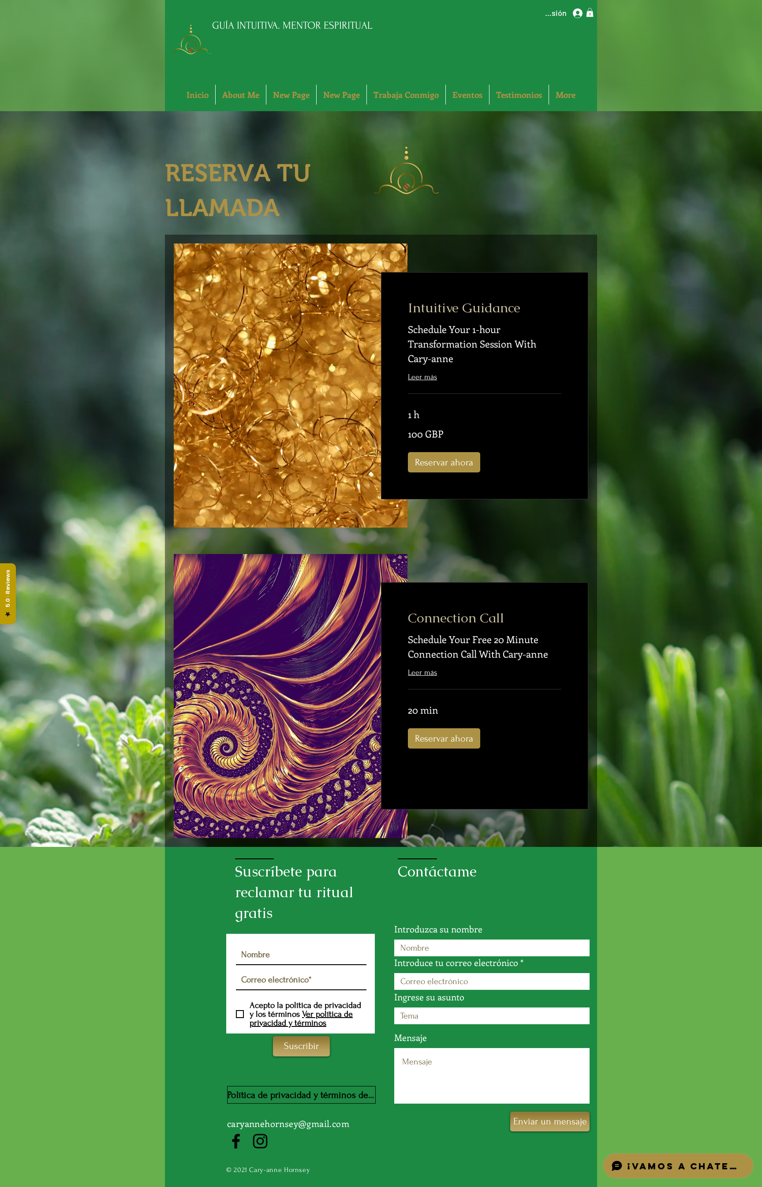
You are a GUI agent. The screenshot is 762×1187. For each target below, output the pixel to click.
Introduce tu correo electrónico (456, 962)
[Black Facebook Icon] (236, 1141)
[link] (484, 308)
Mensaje (410, 1037)
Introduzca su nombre (438, 929)
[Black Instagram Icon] (260, 1141)
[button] (590, 12)
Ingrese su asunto (429, 996)
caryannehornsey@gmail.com (288, 1123)
